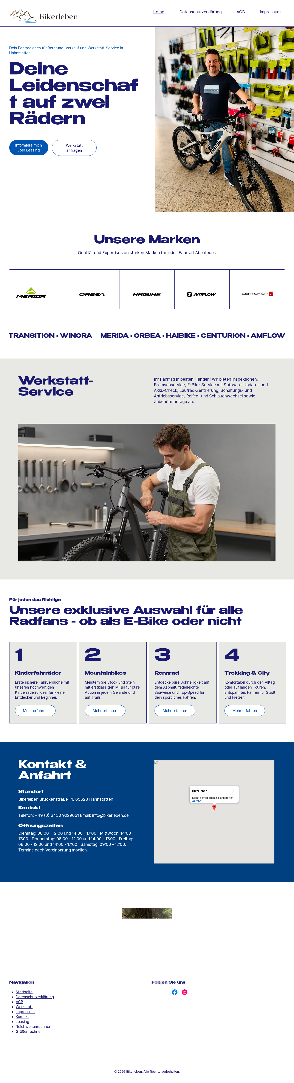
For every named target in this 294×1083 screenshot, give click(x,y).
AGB (19, 1002)
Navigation (21, 983)
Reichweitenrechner (33, 1026)
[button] (214, 808)
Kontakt (22, 1016)
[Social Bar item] (175, 992)
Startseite (24, 992)
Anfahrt (196, 801)
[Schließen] (233, 791)
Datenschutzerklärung (35, 997)
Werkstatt (24, 1006)
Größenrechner (29, 1031)
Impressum (25, 1011)
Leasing (22, 1021)
